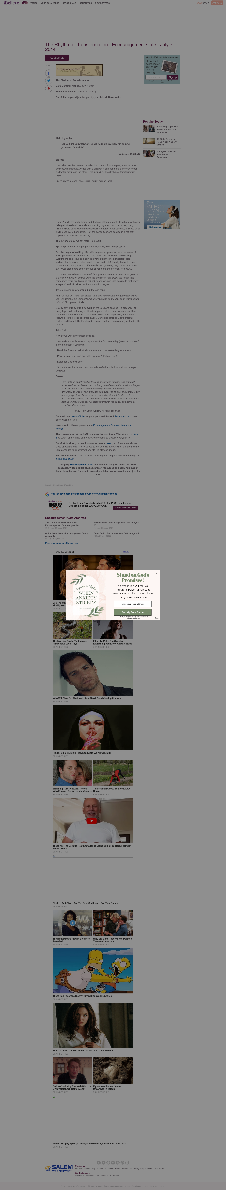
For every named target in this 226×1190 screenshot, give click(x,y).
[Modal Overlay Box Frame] (113, 595)
